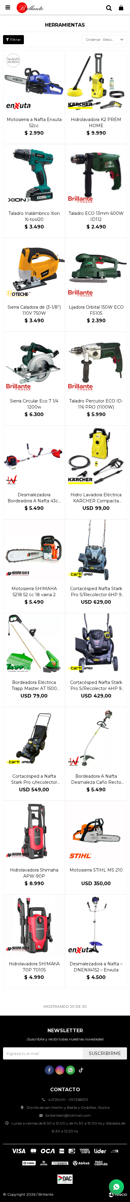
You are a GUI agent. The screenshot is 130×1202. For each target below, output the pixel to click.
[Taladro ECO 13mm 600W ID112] (96, 175)
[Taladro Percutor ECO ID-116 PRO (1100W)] (96, 362)
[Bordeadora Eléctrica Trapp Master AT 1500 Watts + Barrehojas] (34, 644)
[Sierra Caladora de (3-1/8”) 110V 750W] (34, 269)
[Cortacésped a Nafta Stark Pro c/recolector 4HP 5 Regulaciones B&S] (34, 738)
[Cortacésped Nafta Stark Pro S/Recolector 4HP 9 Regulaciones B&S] (96, 644)
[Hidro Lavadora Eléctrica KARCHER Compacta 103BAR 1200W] (96, 456)
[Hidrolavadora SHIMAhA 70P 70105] (34, 925)
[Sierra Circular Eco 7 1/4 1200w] (34, 362)
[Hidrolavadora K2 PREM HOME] (96, 81)
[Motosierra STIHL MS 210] (96, 831)
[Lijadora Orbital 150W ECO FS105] (96, 269)
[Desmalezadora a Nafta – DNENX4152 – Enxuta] (96, 925)
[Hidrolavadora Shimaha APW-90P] (34, 831)
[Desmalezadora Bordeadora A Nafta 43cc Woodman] (34, 456)
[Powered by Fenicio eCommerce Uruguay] (118, 1194)
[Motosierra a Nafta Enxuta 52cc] (34, 81)
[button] (109, 7)
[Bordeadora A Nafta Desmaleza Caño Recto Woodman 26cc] (96, 738)
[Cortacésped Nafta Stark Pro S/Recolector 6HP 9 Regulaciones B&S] (96, 550)
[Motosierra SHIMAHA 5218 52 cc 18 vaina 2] (34, 550)
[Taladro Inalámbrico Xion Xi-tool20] (34, 175)
